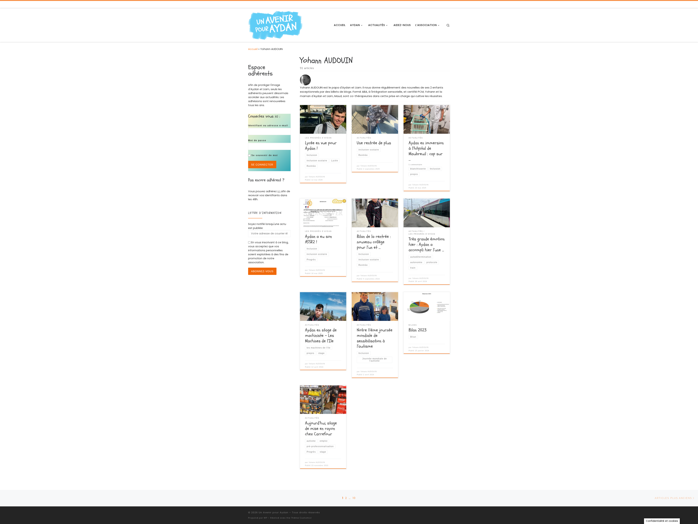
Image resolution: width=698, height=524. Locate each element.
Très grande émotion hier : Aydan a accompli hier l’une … (427, 244)
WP (265, 517)
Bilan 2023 (418, 330)
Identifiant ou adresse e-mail (268, 125)
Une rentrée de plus (374, 143)
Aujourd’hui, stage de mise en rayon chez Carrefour (321, 428)
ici (279, 191)
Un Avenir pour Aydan (273, 512)
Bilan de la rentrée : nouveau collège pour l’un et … (374, 241)
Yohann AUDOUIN (317, 177)
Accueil (253, 49)
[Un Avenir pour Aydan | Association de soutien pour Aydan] (275, 25)
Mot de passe (257, 140)
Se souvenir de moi (264, 155)
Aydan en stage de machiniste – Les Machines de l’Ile (321, 335)
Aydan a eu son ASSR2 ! (318, 239)
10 (354, 498)
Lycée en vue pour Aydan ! (321, 145)
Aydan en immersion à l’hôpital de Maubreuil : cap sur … (426, 151)
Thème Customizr (301, 517)
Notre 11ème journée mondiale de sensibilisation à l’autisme (374, 338)
